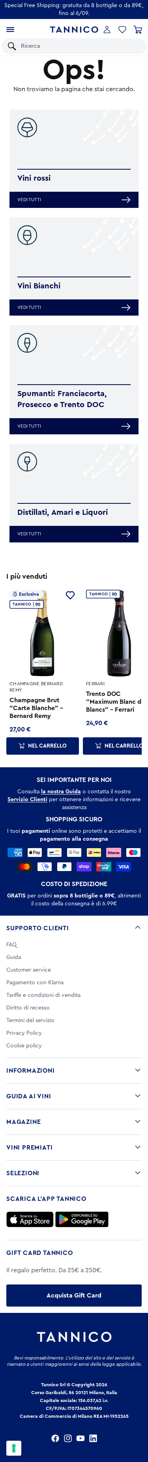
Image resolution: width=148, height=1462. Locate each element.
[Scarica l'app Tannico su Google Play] (82, 1219)
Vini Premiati (29, 1147)
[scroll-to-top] (137, 1423)
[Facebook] (55, 1438)
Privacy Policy (24, 1033)
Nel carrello (47, 746)
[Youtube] (80, 1438)
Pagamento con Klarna (35, 982)
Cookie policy (24, 1046)
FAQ (11, 945)
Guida (13, 957)
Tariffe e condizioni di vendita (43, 995)
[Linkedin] (93, 1438)
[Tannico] (74, 29)
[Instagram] (68, 1438)
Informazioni (30, 1071)
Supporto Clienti (37, 928)
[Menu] (10, 29)
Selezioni (22, 1173)
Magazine (23, 1122)
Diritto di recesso (28, 1008)
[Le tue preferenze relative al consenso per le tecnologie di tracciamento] (13, 1448)
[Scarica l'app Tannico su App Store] (30, 1219)
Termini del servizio (30, 1020)
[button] (122, 29)
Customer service (28, 970)
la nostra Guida (61, 792)
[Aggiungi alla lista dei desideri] (70, 595)
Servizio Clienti (27, 799)
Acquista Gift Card (74, 1295)
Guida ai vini (28, 1096)
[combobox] (79, 46)
